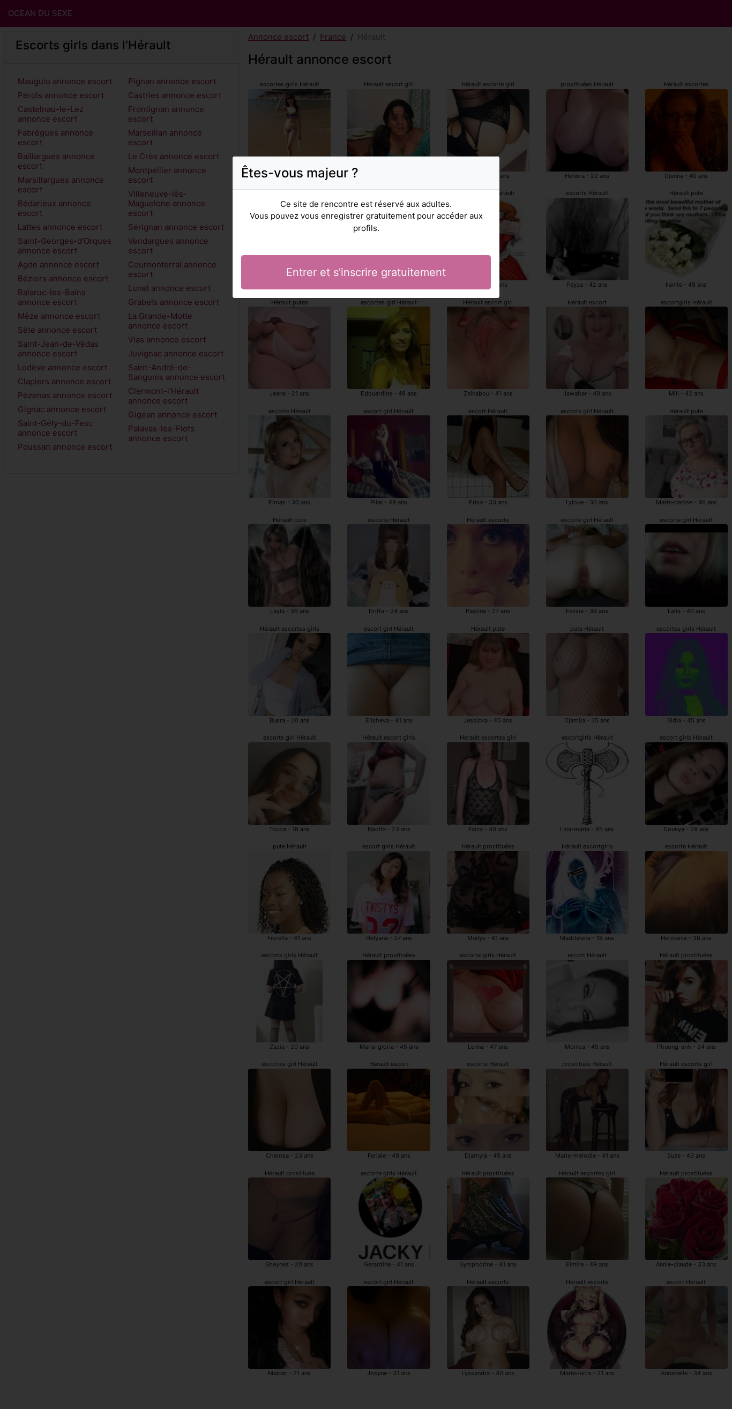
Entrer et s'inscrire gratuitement (366, 272)
